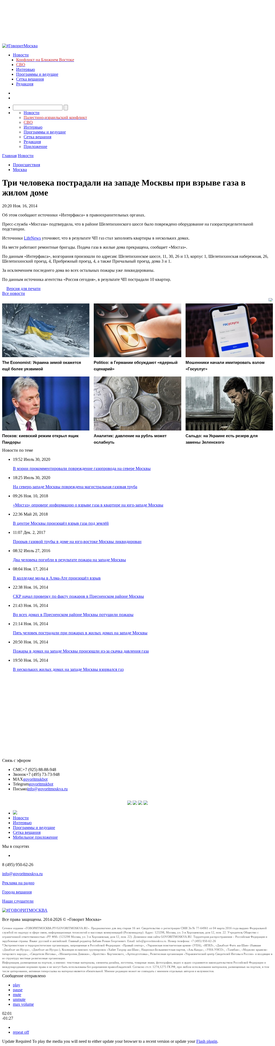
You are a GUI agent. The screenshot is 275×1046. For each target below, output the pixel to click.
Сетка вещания (30, 79)
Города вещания (17, 892)
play (16, 985)
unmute (19, 999)
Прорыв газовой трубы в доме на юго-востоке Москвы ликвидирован (77, 541)
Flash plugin (206, 1041)
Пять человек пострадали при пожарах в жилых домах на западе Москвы (80, 633)
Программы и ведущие (37, 74)
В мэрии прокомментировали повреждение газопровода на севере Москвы (82, 468)
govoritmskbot (35, 779)
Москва (20, 169)
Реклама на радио (18, 883)
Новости (21, 55)
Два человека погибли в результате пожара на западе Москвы (69, 560)
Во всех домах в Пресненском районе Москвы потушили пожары (73, 614)
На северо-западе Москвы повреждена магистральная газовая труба (75, 486)
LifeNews (32, 238)
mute (17, 994)
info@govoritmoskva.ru (47, 789)
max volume (23, 1004)
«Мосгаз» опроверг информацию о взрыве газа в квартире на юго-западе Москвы (88, 505)
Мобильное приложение (35, 837)
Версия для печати (23, 288)
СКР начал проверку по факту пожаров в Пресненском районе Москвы (78, 596)
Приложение (35, 146)
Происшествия (26, 164)
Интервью (25, 69)
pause (18, 989)
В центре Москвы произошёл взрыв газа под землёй (61, 523)
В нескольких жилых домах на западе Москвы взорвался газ (68, 669)
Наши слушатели (18, 901)
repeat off (21, 1032)
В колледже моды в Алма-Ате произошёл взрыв (57, 578)
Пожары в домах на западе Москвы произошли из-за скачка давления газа (81, 651)
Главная (9, 155)
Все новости (13, 293)
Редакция (24, 84)
